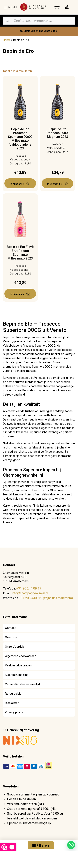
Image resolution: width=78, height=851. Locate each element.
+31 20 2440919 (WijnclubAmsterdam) (38, 598)
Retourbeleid (13, 693)
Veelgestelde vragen (18, 665)
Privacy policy (14, 712)
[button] (71, 845)
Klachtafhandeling (16, 675)
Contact (10, 628)
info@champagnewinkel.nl (30, 593)
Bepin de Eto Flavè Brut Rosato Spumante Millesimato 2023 (20, 252)
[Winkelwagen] (57, 7)
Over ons (11, 637)
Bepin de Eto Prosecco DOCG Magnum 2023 (57, 133)
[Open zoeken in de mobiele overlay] (39, 21)
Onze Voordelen (15, 646)
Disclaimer (12, 703)
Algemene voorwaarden (20, 656)
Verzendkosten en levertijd (22, 684)
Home (7, 40)
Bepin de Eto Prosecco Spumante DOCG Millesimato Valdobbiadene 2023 (20, 138)
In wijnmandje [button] (17, 184)
